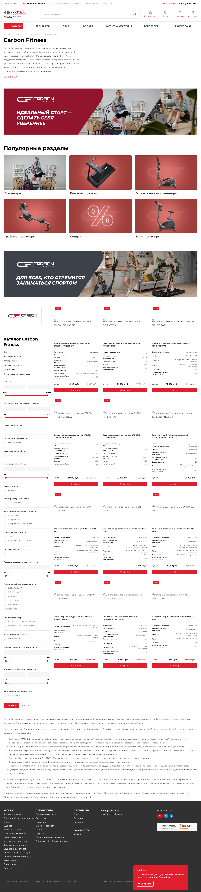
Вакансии (79, 818)
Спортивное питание (15, 833)
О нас (77, 814)
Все (5, 352)
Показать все (10, 76)
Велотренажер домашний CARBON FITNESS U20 (124, 530)
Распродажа (10, 864)
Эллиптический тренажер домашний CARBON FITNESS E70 (170, 436)
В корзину (76, 390)
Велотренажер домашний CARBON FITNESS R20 (75, 530)
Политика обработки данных (51, 841)
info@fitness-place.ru (111, 814)
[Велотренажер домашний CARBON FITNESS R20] (76, 509)
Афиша (77, 834)
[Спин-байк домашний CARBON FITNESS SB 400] (174, 509)
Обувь (7, 822)
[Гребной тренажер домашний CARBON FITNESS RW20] (76, 597)
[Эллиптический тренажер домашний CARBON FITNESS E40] (76, 323)
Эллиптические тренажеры (17, 374)
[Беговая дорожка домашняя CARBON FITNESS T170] (125, 323)
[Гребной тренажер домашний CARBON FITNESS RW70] (174, 323)
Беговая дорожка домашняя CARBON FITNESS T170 (121, 344)
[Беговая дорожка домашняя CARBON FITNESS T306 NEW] (76, 415)
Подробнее (165, 877)
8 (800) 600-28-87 (188, 3)
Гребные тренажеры (13, 365)
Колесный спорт (12, 829)
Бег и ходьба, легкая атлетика (19, 818)
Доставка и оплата (46, 814)
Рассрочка (41, 818)
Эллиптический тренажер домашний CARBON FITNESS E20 (121, 618)
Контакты (79, 822)
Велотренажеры (11, 361)
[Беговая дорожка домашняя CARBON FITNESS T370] (125, 415)
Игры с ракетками (13, 837)
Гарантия (41, 822)
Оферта (40, 833)
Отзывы (40, 829)
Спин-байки (9, 369)
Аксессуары (10, 860)
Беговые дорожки (12, 356)
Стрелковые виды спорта (17, 856)
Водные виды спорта (15, 848)
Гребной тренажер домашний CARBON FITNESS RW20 (73, 618)
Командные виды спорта (17, 841)
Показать (11, 705)
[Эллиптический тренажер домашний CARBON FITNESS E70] (174, 415)
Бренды (8, 868)
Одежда (8, 825)
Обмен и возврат (45, 825)
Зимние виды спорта (15, 845)
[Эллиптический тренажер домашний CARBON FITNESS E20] (125, 597)
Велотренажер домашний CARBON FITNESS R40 (173, 618)
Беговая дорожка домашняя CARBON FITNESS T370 (121, 436)
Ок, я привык (145, 884)
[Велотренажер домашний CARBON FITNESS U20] (125, 509)
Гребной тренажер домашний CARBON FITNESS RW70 (171, 344)
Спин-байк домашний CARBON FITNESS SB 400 (173, 530)
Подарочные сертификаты (50, 837)
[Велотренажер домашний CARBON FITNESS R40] (174, 597)
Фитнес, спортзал (13, 814)
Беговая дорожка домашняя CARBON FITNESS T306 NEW (72, 436)
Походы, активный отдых (17, 852)
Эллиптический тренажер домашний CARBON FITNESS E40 (72, 344)
